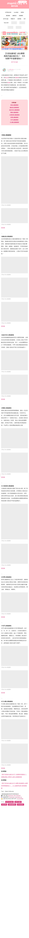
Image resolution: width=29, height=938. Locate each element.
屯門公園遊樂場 (14, 119)
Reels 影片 (6, 22)
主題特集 (19, 18)
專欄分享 (13, 18)
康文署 (7, 77)
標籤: (3, 802)
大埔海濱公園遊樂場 (14, 115)
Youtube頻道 (20, 798)
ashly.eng (11, 69)
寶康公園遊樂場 (14, 112)
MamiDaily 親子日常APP (14, 795)
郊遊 (8, 82)
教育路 (22, 12)
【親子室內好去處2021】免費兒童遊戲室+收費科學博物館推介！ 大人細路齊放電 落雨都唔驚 (14, 786)
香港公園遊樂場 (14, 105)
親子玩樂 (18, 802)
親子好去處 (5, 18)
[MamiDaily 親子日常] (14, 4)
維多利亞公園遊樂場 (14, 110)
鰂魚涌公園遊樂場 (14, 107)
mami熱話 (16, 12)
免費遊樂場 (12, 804)
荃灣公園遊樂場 (14, 117)
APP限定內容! (8, 12)
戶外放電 (20, 804)
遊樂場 (17, 77)
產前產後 (8, 15)
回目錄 (3, 227)
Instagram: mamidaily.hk (15, 797)
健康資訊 (14, 15)
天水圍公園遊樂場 (14, 122)
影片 (25, 18)
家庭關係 (21, 15)
